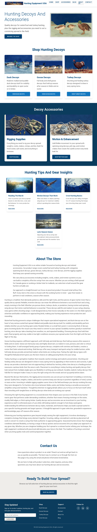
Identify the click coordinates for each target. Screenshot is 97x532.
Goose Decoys (43, 511)
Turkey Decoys (43, 514)
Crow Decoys (43, 518)
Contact (88, 2)
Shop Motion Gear (61, 157)
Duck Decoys (43, 508)
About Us (80, 2)
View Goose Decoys (48, 94)
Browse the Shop (13, 36)
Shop (57, 2)
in (87, 508)
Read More (11, 208)
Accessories (65, 2)
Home (51, 2)
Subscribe (10, 519)
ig (83, 508)
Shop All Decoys (48, 492)
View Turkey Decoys (78, 94)
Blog (74, 2)
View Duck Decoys (18, 94)
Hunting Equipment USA (35, 3)
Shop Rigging (14, 157)
